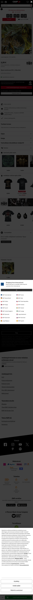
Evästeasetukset (15, 563)
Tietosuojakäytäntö (24, 565)
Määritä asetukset (17, 590)
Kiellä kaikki (16, 586)
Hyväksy (16, 581)
